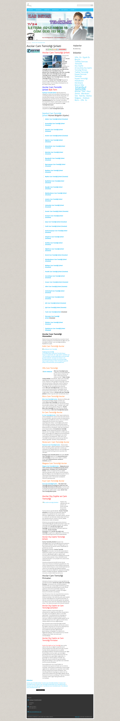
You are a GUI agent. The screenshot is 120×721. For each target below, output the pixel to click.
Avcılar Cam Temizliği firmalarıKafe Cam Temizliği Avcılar (51, 684)
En (80, 57)
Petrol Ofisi (79, 85)
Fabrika (82, 96)
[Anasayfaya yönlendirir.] (29, 7)
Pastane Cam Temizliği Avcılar (34, 686)
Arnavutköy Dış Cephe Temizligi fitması (83, 69)
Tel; (58, 49)
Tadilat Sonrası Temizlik (81, 62)
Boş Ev (77, 59)
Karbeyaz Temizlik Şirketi (49, 92)
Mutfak (78, 91)
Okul (88, 91)
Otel (83, 91)
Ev (86, 100)
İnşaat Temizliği (81, 78)
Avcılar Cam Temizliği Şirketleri (50, 683)
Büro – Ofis (79, 100)
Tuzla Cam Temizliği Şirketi (53, 312)
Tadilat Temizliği (81, 72)
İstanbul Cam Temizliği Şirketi (51, 114)
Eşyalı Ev (86, 57)
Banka (89, 96)
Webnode (77, 716)
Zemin (77, 94)
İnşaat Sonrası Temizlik (80, 75)
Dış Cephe (79, 66)
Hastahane (79, 81)
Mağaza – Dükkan (82, 98)
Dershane (79, 83)
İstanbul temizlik (80, 88)
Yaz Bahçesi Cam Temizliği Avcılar (52, 686)
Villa (76, 57)
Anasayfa (29, 42)
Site (76, 96)
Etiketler (29, 680)
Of (39, 687)
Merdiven (85, 94)
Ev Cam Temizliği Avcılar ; (49, 415)
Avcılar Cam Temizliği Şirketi (34, 683)
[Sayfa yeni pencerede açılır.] (33, 52)
